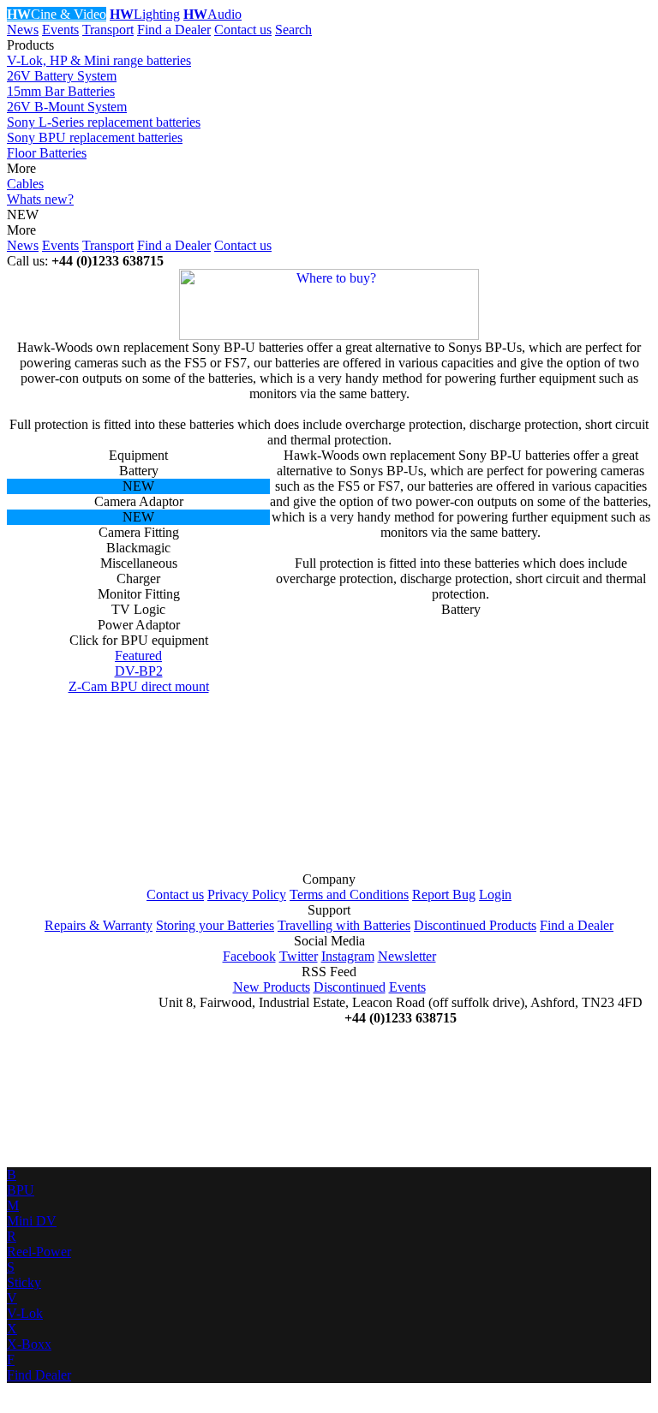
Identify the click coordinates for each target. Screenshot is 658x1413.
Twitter (298, 956)
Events (60, 29)
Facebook (249, 956)
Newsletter (407, 956)
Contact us (243, 29)
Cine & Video (56, 14)
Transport (108, 29)
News (23, 29)
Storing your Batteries (215, 925)
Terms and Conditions (349, 894)
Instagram (347, 956)
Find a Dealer (174, 29)
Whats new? (40, 199)
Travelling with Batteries (344, 925)
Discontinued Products (475, 925)
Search (293, 29)
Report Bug (444, 894)
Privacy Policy (246, 894)
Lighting (145, 14)
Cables (25, 183)
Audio (212, 14)
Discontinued (350, 987)
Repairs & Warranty (99, 925)
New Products (271, 987)
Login (495, 894)
